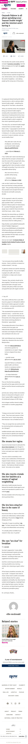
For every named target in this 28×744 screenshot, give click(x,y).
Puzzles (21, 692)
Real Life (6, 692)
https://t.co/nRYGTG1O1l (11, 148)
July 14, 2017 (17, 359)
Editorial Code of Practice (13, 718)
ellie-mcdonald (20, 33)
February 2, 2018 (16, 180)
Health (8, 12)
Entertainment (10, 688)
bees (18, 518)
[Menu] (2, 5)
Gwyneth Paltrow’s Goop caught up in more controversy (8, 640)
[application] (13, 46)
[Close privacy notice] (26, 736)
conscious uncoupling (14, 64)
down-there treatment (8, 447)
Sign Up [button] (20, 5)
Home (3, 12)
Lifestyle (14, 692)
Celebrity (21, 8)
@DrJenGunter (15, 369)
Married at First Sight (9, 685)
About (7, 711)
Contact (18, 714)
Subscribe (9, 714)
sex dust (6, 547)
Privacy (13, 711)
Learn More (21, 736)
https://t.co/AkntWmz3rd (11, 371)
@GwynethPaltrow (15, 345)
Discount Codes (13, 695)
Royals (19, 688)
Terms (20, 711)
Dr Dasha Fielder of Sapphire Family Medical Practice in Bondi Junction (13, 242)
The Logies (13, 8)
